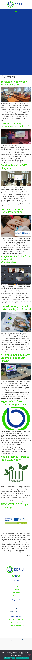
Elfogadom (7, 657)
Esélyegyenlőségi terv (16, 622)
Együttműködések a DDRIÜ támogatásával (13, 403)
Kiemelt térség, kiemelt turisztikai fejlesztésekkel (16, 308)
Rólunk (16, 586)
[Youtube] (18, 576)
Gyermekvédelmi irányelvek (16, 625)
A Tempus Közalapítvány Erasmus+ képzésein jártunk (15, 357)
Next (29, 555)
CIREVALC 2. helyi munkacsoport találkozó (15, 125)
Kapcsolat (16, 595)
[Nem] (29, 655)
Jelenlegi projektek (16, 592)
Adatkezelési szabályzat (16, 619)
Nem (13, 657)
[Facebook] (16, 576)
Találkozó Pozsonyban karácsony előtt (14, 83)
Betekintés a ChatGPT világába (14, 167)
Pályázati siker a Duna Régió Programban (13, 210)
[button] (16, 11)
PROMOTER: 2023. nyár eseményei (15, 506)
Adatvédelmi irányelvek (22, 657)
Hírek (16, 584)
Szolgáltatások (16, 589)
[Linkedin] (13, 576)
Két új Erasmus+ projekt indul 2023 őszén (15, 458)
